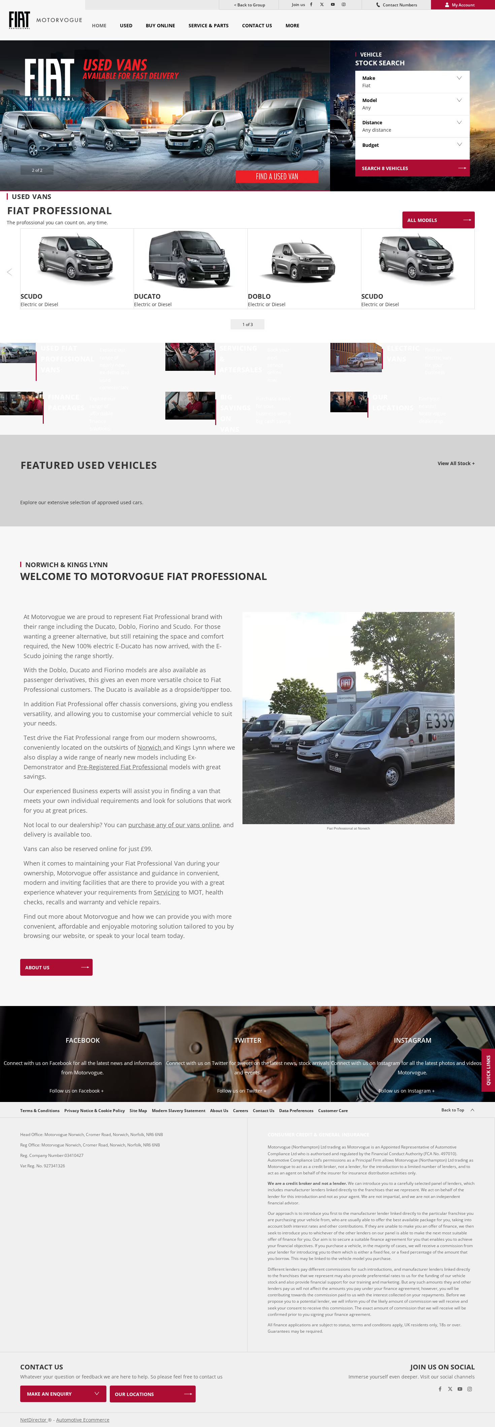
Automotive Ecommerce (82, 1420)
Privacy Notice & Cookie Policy (94, 1110)
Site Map (138, 1110)
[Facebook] (310, 4)
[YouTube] (332, 4)
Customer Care (333, 1110)
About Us (219, 1110)
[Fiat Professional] (19, 20)
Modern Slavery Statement (178, 1110)
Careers (240, 1110)
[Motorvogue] (59, 20)
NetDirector (34, 1420)
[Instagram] (342, 4)
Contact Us (263, 1110)
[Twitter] (321, 4)
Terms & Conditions (40, 1110)
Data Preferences (296, 1110)
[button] (412, 82)
